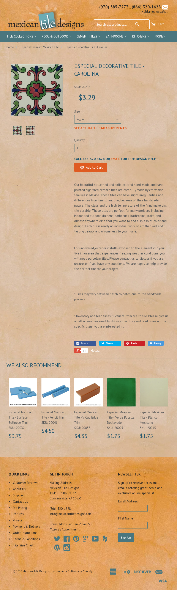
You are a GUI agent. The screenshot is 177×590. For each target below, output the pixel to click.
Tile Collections (20, 36)
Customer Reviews (25, 483)
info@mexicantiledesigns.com (71, 514)
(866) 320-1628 (146, 6)
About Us (19, 489)
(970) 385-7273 (113, 6)
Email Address (128, 501)
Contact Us (20, 501)
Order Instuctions (25, 533)
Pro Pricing (20, 508)
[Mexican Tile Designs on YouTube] (95, 540)
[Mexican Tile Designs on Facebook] (66, 540)
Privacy (17, 520)
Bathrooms (115, 36)
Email (115, 159)
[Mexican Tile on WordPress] (57, 547)
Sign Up (126, 538)
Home (10, 47)
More (159, 36)
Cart (160, 24)
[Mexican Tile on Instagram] (66, 547)
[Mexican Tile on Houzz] (105, 538)
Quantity (79, 140)
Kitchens (139, 36)
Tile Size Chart (23, 545)
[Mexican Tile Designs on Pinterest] (76, 540)
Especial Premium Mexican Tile (40, 47)
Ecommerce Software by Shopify (72, 571)
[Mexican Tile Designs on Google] (85, 540)
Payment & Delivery (26, 526)
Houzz (95, 350)
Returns (18, 514)
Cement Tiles (87, 36)
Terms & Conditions (26, 539)
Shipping (19, 495)
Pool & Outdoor (55, 36)
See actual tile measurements (100, 128)
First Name (125, 518)
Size (77, 111)
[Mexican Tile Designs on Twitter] (57, 540)
